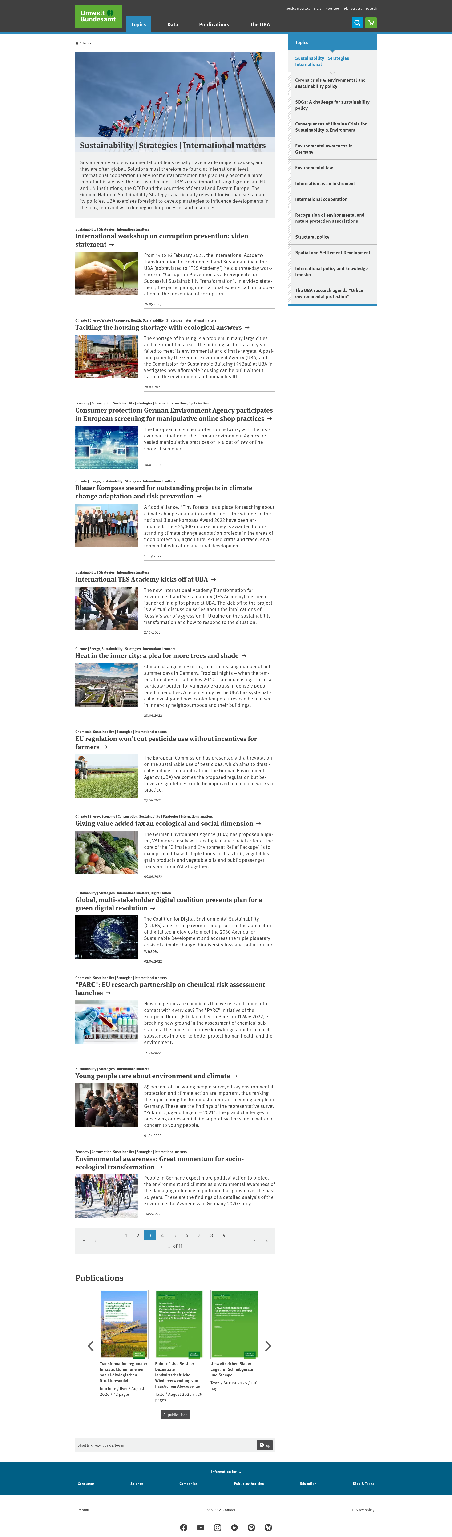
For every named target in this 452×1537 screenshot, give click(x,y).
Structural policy (312, 236)
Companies (188, 1483)
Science (136, 1483)
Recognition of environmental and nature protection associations (329, 217)
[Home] (98, 16)
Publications (214, 24)
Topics (138, 24)
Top (267, 1445)
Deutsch (371, 8)
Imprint (83, 1509)
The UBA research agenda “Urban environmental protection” (329, 293)
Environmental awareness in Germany (324, 148)
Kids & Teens (363, 1483)
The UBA (260, 24)
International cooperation (321, 198)
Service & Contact (298, 8)
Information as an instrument (325, 183)
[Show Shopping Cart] (371, 22)
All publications (175, 1414)
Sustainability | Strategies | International (323, 60)
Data (172, 24)
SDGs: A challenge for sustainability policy (332, 104)
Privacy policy (363, 1509)
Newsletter (333, 8)
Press (317, 8)
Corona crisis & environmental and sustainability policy (330, 82)
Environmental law (314, 167)
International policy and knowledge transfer (331, 271)
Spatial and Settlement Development (332, 252)
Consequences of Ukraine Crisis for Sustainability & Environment (331, 126)
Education (308, 1483)
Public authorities (249, 1483)
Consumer (86, 1483)
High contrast (353, 9)
